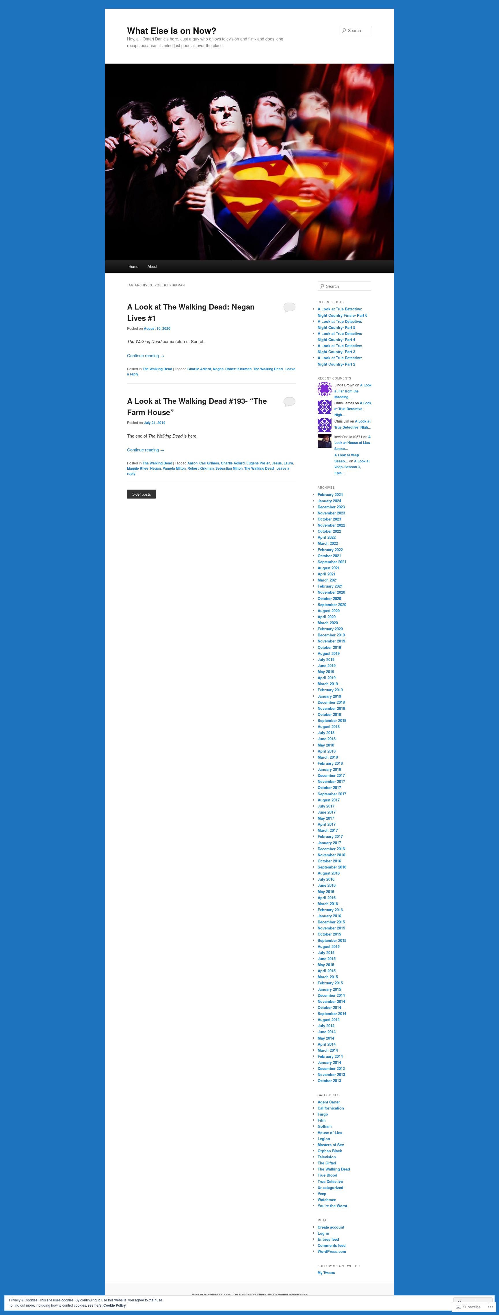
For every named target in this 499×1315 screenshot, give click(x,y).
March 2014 (328, 1050)
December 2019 (331, 635)
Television (327, 1157)
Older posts (141, 494)
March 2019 (328, 683)
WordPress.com (332, 1251)
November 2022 (331, 525)
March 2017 (328, 830)
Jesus (277, 463)
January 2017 (329, 842)
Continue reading (145, 355)
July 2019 (326, 659)
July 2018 (326, 732)
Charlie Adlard (199, 368)
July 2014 (326, 1025)
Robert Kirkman (238, 368)
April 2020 (327, 616)
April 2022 (327, 537)
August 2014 (329, 1019)
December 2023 (331, 507)
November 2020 (331, 592)
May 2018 (326, 745)
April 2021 (327, 574)
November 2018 (331, 708)
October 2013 (329, 1080)
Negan (218, 368)
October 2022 (329, 531)
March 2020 (328, 622)
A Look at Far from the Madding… (353, 390)
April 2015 (327, 970)
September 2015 (332, 940)
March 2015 (328, 976)
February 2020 (330, 628)
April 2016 (327, 897)
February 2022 (330, 549)
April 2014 (327, 1044)
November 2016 (331, 854)
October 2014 (329, 1007)
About (152, 266)
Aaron (192, 463)
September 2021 (332, 561)
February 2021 (330, 586)
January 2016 (329, 915)
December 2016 (331, 848)
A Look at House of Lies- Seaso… (352, 442)
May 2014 (326, 1038)
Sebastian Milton (229, 468)
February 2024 (330, 494)
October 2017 (329, 787)
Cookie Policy (114, 1305)
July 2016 (326, 879)
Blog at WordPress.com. (212, 1294)
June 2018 (327, 738)
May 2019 (326, 671)
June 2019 (327, 665)
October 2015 (329, 934)
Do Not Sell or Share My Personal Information (270, 1294)
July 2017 (326, 806)
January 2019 (329, 696)
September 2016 (332, 867)
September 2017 (332, 794)
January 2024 (329, 500)
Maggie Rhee (137, 468)
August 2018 (329, 726)
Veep (322, 1193)
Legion (324, 1138)
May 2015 (326, 964)
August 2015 (329, 946)
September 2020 (332, 604)
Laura (288, 463)
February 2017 (330, 836)
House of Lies (330, 1132)
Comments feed (332, 1245)
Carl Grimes (209, 463)
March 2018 (328, 757)
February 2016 (330, 909)
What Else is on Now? (171, 30)
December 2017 (331, 775)
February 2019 (330, 689)
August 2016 (329, 873)
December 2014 (331, 995)
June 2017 (327, 812)
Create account (331, 1227)
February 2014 (330, 1056)
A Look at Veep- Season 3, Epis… (352, 466)
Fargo (323, 1114)
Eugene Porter (258, 463)
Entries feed (328, 1239)
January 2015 (329, 989)
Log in (323, 1233)
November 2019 (331, 641)
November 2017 (331, 781)
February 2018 (330, 763)
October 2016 (329, 861)
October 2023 (329, 519)
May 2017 (326, 818)
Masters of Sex (331, 1144)
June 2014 (327, 1031)
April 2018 (327, 751)
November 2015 (331, 928)
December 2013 (331, 1068)
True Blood (327, 1175)
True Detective (330, 1181)
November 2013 (331, 1074)
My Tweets (326, 1272)
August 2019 (329, 653)
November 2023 (331, 513)
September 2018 (332, 720)
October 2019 (329, 647)
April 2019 (327, 677)
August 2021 (329, 568)
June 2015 (327, 958)
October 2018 (329, 714)
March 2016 (328, 903)
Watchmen (327, 1199)
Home (133, 266)
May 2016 (326, 891)
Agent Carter (329, 1102)
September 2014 (332, 1013)
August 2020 (329, 610)
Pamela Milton (174, 468)
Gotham (325, 1126)
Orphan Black (330, 1150)
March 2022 (328, 543)
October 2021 (329, 555)
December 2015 (331, 922)
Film (322, 1120)
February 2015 (330, 983)
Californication (331, 1108)
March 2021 (328, 580)
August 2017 (329, 800)
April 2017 (327, 824)
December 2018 (331, 702)
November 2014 (331, 1001)
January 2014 (329, 1062)
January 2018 (329, 769)
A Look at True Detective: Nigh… (352, 408)
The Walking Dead (157, 368)
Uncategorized (330, 1187)
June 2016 (327, 885)
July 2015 (326, 952)
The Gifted (327, 1163)
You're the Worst (332, 1205)
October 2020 (329, 598)
